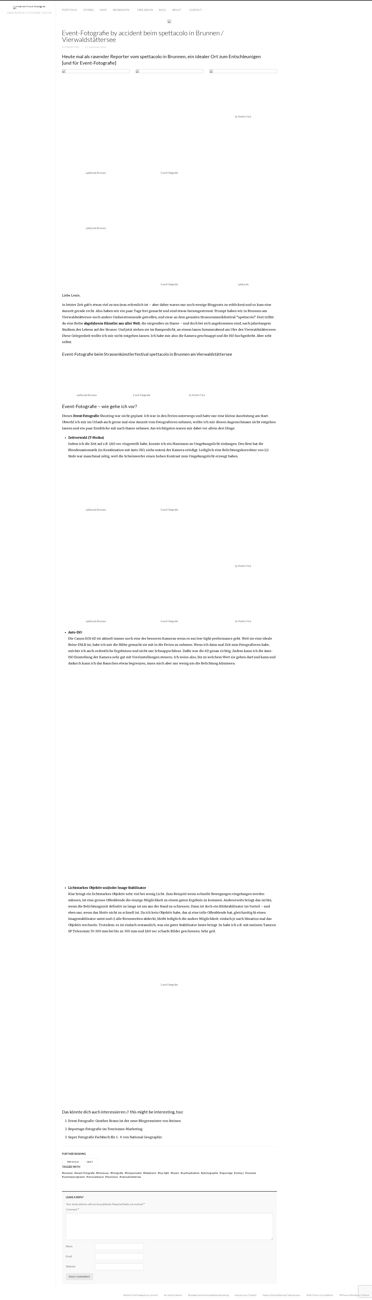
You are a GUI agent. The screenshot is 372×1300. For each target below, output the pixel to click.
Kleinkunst (150, 1173)
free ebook (145, 9)
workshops (121, 9)
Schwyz (239, 1173)
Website (70, 1266)
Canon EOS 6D (85, 638)
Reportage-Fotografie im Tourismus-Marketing (105, 1129)
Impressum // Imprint (246, 1295)
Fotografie (117, 1173)
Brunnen (67, 1173)
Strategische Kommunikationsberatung (208, 1295)
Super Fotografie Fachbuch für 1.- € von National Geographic (115, 1137)
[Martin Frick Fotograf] (29, 8)
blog (162, 9)
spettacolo (151, 56)
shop (103, 9)
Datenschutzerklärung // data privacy (281, 1295)
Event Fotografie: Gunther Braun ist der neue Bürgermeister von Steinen (124, 1121)
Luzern (175, 1173)
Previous (73, 1161)
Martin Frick (72, 46)
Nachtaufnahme (190, 1173)
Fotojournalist (133, 1173)
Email (69, 1256)
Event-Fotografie (84, 1173)
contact (195, 9)
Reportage (226, 1173)
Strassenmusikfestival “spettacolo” (227, 317)
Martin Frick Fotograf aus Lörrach (140, 1295)
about (176, 9)
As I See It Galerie (173, 1295)
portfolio (69, 9)
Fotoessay (102, 1173)
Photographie (210, 1173)
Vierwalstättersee (130, 1176)
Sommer (250, 1173)
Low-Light (164, 1173)
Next (90, 1161)
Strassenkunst (95, 1176)
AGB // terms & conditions (320, 1295)
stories (88, 9)
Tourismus (112, 1176)
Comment (72, 1209)
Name (69, 1246)
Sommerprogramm (73, 1176)
